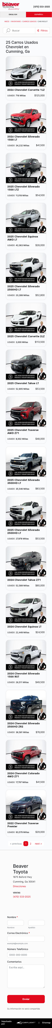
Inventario (16, 21)
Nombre (12, 917)
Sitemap (45, 1022)
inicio (6, 21)
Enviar (26, 999)
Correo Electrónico (18, 933)
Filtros (44, 30)
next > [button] (38, 843)
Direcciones (19, 886)
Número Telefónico (17, 949)
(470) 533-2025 (41, 6)
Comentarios (14, 961)
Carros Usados (29, 21)
